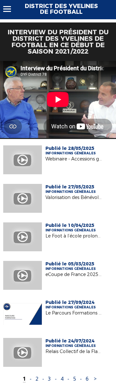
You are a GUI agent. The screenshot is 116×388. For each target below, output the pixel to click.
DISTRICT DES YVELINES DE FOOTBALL (61, 9)
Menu (10, 9)
